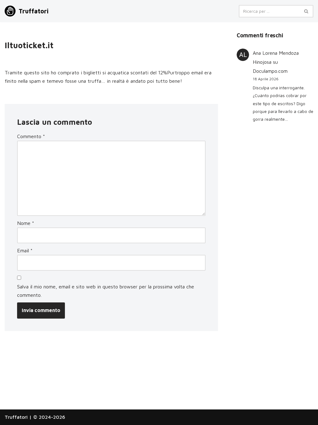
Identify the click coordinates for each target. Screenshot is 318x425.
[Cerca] (306, 11)
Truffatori (16, 417)
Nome (25, 223)
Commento (31, 136)
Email (25, 250)
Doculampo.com (270, 71)
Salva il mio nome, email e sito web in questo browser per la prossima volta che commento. (105, 291)
